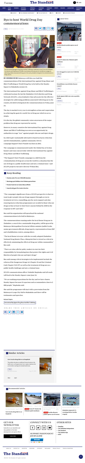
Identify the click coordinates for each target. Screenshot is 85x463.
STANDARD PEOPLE (41, 9)
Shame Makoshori (62, 51)
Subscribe (31, 448)
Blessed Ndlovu (61, 102)
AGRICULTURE (70, 8)
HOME (4, 8)
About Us (8, 448)
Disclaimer (47, 448)
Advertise (24, 448)
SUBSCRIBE (13, 436)
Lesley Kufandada (13, 371)
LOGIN (79, 2)
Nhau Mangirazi (47, 409)
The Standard (62, 430)
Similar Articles (16, 353)
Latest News (64, 19)
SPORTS (56, 8)
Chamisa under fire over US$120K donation (19, 178)
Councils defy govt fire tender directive (17, 188)
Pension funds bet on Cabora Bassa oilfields (18, 185)
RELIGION (63, 8)
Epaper (59, 13)
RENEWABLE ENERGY (79, 9)
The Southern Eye (42, 13)
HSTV (52, 13)
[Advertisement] (29, 334)
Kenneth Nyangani (62, 91)
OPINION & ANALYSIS (32, 9)
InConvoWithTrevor (69, 13)
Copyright (39, 448)
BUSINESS (16, 8)
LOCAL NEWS (9, 9)
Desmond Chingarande (63, 79)
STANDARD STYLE (49, 9)
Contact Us (16, 448)
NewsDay (14, 13)
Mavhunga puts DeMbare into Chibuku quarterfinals (21, 181)
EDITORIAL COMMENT (23, 9)
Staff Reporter (61, 67)
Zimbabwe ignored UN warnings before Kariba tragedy (69, 412)
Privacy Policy (56, 448)
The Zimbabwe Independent (27, 13)
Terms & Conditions (68, 448)
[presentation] (8, 378)
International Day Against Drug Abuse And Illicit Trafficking (19, 302)
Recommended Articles (17, 388)
